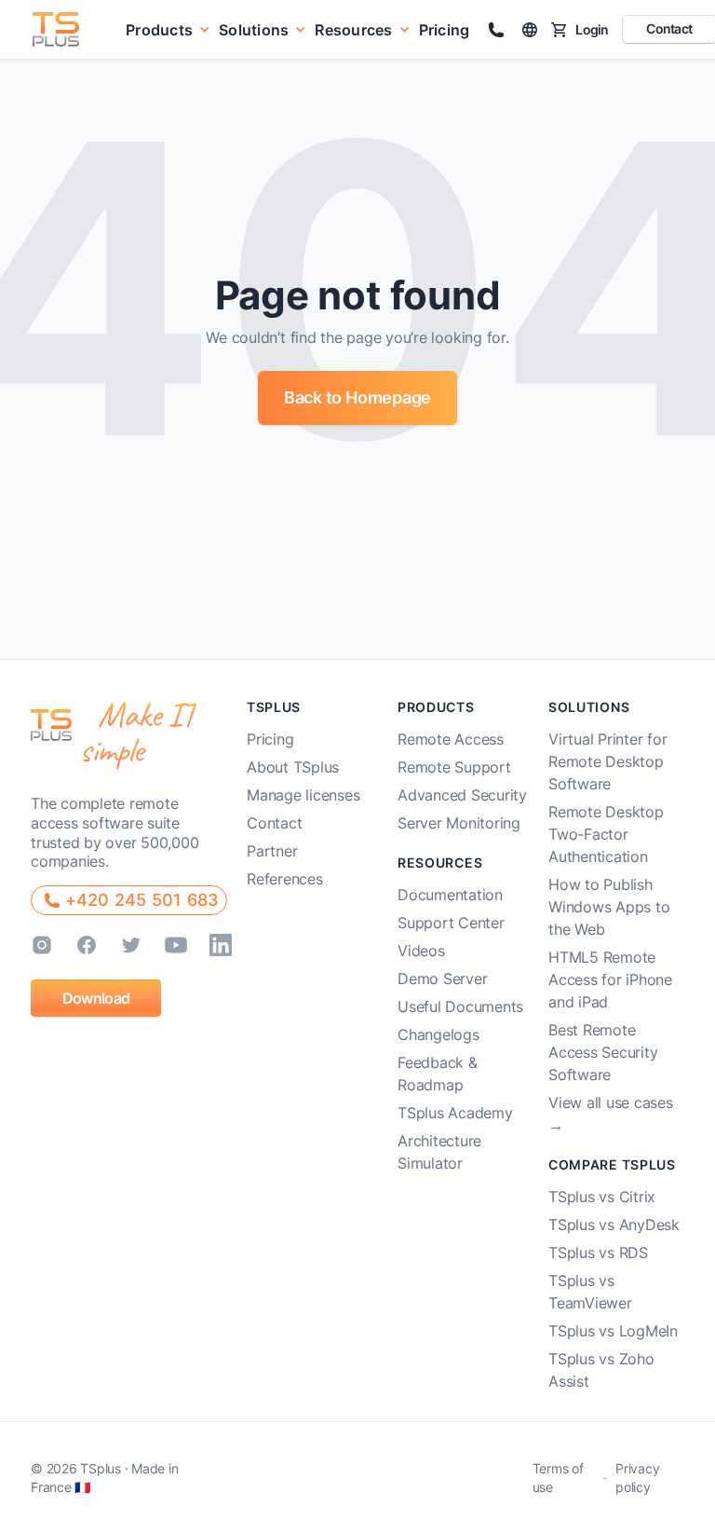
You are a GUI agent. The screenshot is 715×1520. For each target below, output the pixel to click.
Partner (272, 851)
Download (95, 998)
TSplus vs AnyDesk (614, 1224)
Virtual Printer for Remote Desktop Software (607, 761)
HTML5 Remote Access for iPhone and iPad (610, 979)
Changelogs (438, 1034)
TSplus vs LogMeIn (613, 1330)
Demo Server (442, 978)
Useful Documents (460, 1006)
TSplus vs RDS (598, 1252)
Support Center (451, 922)
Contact (274, 823)
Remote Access (451, 739)
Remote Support (454, 767)
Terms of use (558, 1477)
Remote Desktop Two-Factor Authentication (606, 834)
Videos (421, 950)
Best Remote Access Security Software (602, 1052)
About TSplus (293, 767)
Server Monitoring (459, 823)
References (285, 879)
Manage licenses (303, 795)
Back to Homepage (357, 397)
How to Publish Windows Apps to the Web (608, 906)
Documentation (450, 894)
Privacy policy (637, 1477)
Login (592, 29)
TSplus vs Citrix (601, 1196)
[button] (168, 29)
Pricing (444, 30)
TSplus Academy (455, 1112)
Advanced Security (462, 795)
